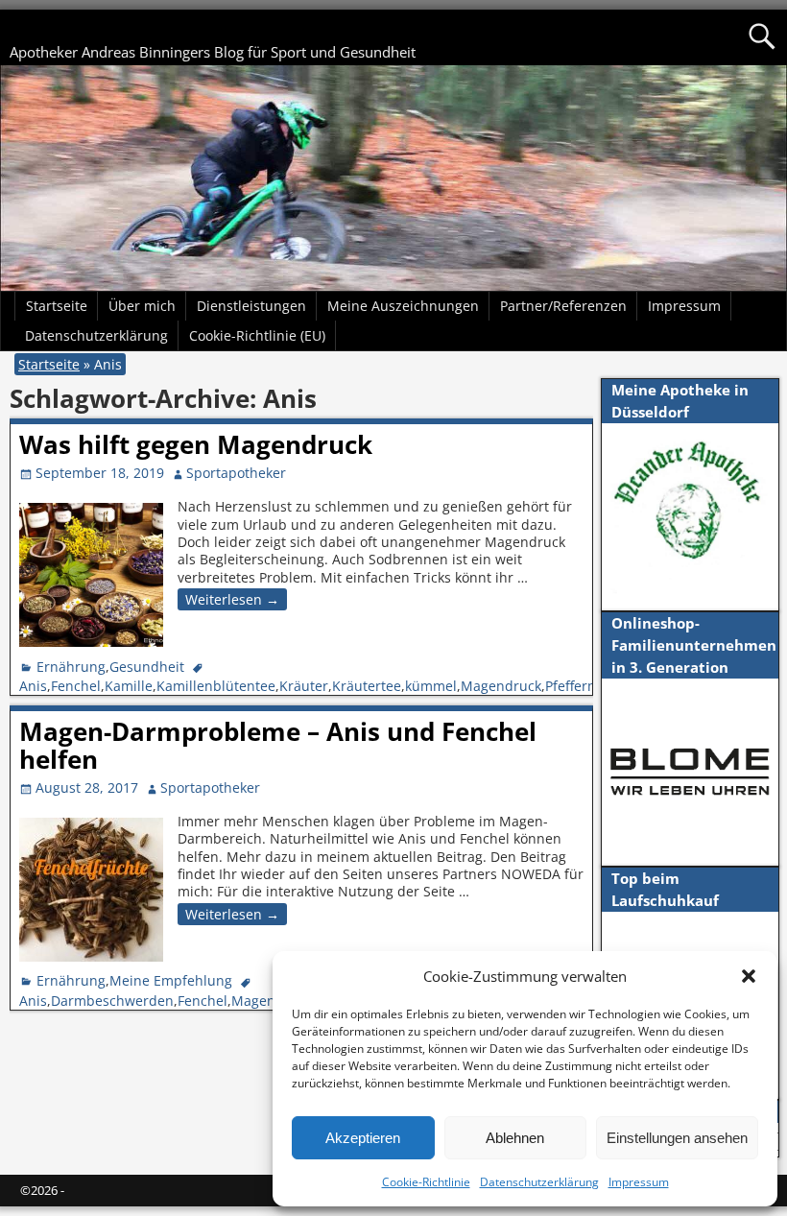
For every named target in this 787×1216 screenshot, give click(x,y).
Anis (33, 686)
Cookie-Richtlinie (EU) (257, 335)
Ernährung (71, 666)
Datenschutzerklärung (539, 1182)
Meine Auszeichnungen (403, 306)
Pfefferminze (586, 686)
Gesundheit (146, 666)
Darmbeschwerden (112, 1000)
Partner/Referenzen (563, 306)
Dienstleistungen (251, 306)
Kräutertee (366, 686)
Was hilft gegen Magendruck (195, 444)
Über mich (142, 306)
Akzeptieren (362, 1138)
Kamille (129, 686)
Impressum (638, 1182)
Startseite (56, 306)
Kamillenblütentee (215, 686)
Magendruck (501, 686)
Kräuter (303, 686)
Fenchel (76, 686)
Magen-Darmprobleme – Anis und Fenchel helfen (278, 745)
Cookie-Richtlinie (426, 1182)
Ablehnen (515, 1138)
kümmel (431, 686)
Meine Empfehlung (170, 980)
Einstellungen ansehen (677, 1138)
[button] (748, 976)
